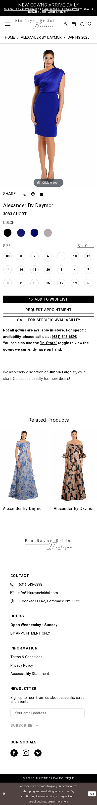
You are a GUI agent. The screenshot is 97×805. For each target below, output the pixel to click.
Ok (92, 794)
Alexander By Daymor (41, 37)
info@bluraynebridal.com (37, 593)
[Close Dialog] (4, 793)
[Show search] (82, 24)
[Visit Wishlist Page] (90, 24)
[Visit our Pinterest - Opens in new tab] (38, 753)
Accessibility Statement (29, 673)
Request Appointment (49, 310)
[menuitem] (8, 23)
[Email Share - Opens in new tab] (41, 194)
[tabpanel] (48, 116)
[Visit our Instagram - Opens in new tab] (26, 753)
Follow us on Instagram (20, 9)
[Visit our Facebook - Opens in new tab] (14, 753)
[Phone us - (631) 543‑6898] (66, 24)
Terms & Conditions (26, 657)
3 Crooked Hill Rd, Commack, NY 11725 (49, 601)
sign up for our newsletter (60, 9)
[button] (8, 23)
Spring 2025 (78, 37)
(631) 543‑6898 (64, 336)
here (65, 801)
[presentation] (23, 465)
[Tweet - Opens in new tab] (24, 194)
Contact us (22, 378)
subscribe (21, 725)
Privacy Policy (21, 665)
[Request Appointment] (74, 24)
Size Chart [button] (85, 245)
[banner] (34, 24)
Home (10, 37)
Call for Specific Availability (48, 320)
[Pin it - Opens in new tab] (33, 194)
